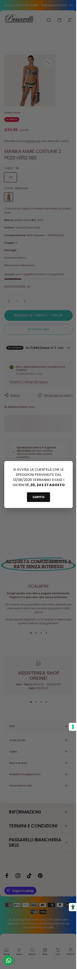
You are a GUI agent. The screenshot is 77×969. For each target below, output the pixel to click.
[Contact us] (8, 960)
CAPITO (38, 497)
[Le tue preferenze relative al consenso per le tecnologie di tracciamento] (70, 727)
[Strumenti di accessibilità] (70, 907)
